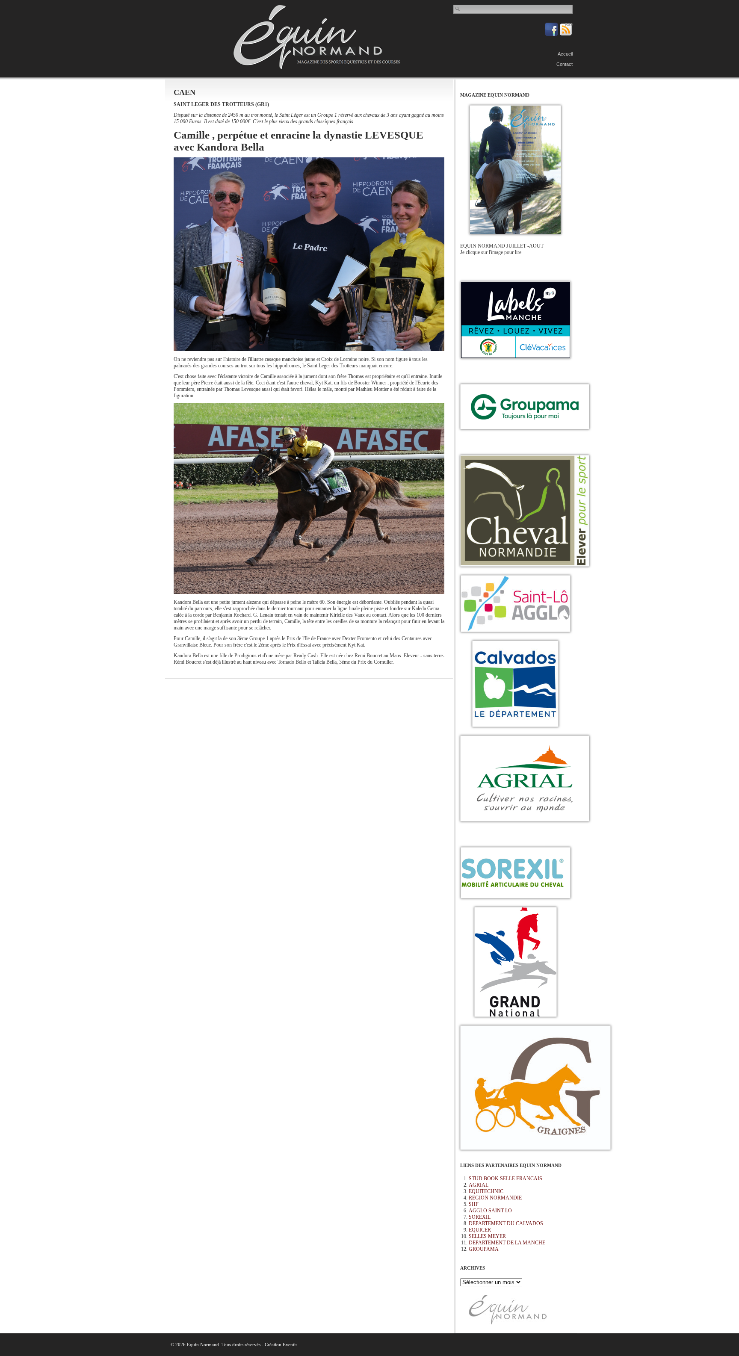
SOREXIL (480, 1217)
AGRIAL (478, 1185)
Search (458, 9)
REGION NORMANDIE (495, 1198)
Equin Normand (317, 37)
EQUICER (480, 1230)
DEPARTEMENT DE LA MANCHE (507, 1243)
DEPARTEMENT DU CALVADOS (506, 1223)
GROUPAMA (484, 1249)
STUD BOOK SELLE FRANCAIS (505, 1179)
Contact (564, 64)
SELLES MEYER (487, 1236)
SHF (474, 1204)
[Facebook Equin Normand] (552, 34)
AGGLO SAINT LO (490, 1211)
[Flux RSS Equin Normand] (566, 34)
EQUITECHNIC (486, 1191)
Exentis (290, 1344)
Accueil (565, 53)
